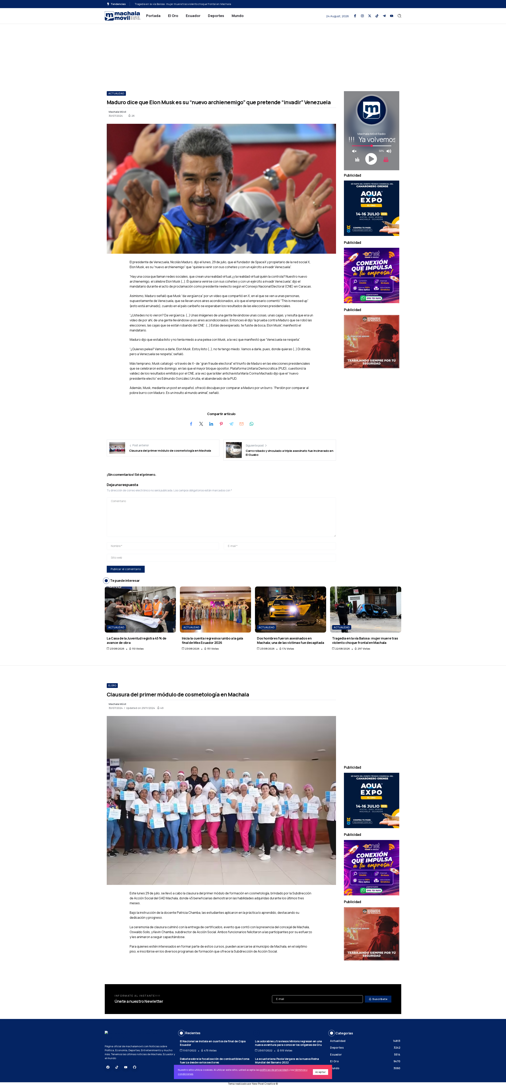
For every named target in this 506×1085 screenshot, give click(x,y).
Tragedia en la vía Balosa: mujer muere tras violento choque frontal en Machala (365, 640)
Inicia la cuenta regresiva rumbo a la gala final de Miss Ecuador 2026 (212, 640)
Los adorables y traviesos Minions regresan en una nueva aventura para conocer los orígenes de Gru (288, 1043)
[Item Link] (140, 609)
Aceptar (320, 1072)
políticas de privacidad (274, 1070)
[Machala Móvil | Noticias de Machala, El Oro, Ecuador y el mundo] (122, 15)
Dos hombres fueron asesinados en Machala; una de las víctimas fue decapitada (290, 640)
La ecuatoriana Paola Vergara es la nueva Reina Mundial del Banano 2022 (287, 1060)
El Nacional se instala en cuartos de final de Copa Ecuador (213, 1043)
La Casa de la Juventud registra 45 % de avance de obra (136, 640)
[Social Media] (355, 16)
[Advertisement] (253, 53)
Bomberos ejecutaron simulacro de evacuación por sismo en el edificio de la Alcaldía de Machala (193, 4)
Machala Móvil (117, 112)
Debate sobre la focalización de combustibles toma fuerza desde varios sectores (214, 1060)
